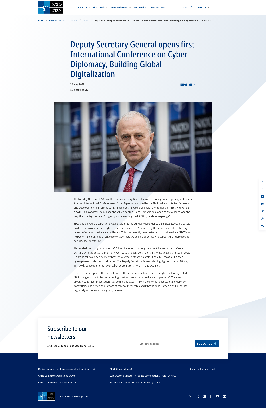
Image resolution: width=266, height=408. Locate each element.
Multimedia (140, 7)
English (186, 84)
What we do (99, 7)
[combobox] (203, 7)
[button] (203, 7)
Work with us (158, 7)
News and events (119, 7)
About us (82, 7)
